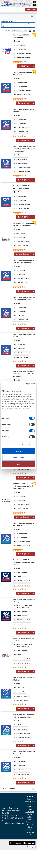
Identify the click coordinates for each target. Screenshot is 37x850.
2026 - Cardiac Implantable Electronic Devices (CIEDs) (24, 148)
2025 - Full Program (24, 524)
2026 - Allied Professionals (24, 335)
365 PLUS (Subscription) (21, 36)
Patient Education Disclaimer (30, 822)
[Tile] (34, 30)
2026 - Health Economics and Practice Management (24, 373)
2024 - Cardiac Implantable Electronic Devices (24, 562)
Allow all (19, 451)
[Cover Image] (6, 51)
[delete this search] (3, 26)
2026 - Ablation (24, 110)
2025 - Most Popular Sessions (24, 752)
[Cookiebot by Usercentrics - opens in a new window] (26, 384)
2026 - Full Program (24, 73)
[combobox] (18, 31)
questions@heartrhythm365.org (13, 823)
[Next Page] (33, 788)
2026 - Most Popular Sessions (24, 187)
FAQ (30, 834)
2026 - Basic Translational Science (24, 298)
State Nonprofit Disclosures (30, 829)
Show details (26, 445)
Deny (18, 464)
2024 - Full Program (24, 600)
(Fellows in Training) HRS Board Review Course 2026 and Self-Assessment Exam (24, 486)
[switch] (32, 424)
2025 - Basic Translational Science (24, 716)
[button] (26, 31)
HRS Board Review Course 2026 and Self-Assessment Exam (23, 224)
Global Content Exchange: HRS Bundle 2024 (24, 639)
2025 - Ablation (24, 678)
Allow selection (18, 458)
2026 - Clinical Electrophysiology (24, 261)
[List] (30, 30)
